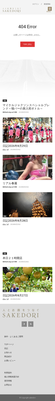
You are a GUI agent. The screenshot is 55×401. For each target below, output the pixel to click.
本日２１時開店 (12, 258)
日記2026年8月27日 (15, 295)
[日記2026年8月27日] (27, 279)
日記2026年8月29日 (15, 146)
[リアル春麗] (27, 167)
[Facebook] (24, 324)
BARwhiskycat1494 (10, 112)
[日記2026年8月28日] (27, 204)
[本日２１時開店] (27, 242)
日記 (4, 100)
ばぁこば (6, 149)
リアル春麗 (10, 183)
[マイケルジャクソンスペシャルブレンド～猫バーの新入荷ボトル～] (27, 89)
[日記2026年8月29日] (27, 130)
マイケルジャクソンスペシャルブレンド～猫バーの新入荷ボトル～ (26, 107)
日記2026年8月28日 (15, 220)
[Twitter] (30, 324)
